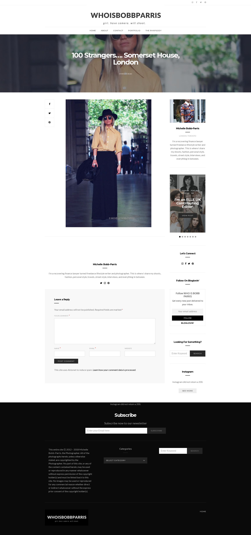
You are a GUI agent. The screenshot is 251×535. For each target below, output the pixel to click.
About (104, 30)
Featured (195, 190)
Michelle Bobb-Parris (105, 264)
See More (187, 391)
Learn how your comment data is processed (114, 369)
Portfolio (134, 30)
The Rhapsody (154, 30)
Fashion (185, 190)
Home (93, 30)
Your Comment (61, 316)
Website (128, 348)
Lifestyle (185, 193)
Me (192, 193)
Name (56, 348)
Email (91, 348)
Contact (118, 30)
